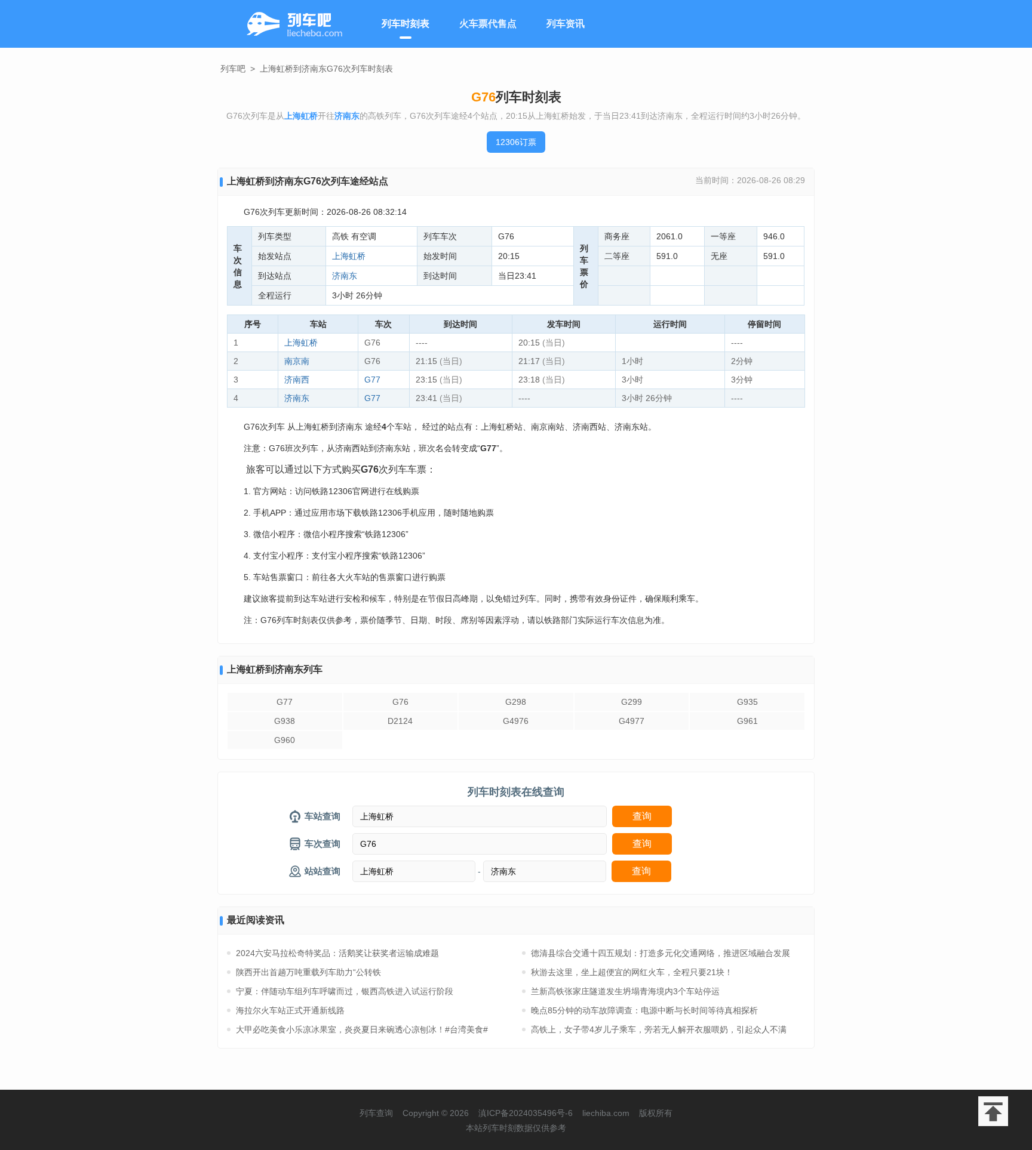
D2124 (400, 721)
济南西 (296, 379)
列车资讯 (565, 24)
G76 (400, 702)
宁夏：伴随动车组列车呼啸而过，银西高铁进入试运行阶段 (344, 991)
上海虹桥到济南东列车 (274, 669)
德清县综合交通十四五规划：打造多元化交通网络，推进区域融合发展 (660, 953)
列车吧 (232, 68)
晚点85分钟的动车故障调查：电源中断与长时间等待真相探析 (644, 1010)
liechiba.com (605, 1113)
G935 (747, 702)
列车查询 (376, 1113)
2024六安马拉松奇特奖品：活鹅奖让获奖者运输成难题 (337, 953)
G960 (284, 740)
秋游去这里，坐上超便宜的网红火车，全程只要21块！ (632, 972)
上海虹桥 (349, 256)
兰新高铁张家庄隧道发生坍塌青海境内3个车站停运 (625, 991)
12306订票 (516, 142)
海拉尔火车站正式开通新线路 (290, 1010)
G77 (372, 379)
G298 (515, 702)
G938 (284, 721)
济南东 (344, 275)
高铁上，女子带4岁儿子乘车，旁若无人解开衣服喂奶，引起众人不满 (659, 1029)
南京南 (296, 361)
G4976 (516, 721)
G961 (747, 721)
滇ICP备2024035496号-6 (525, 1113)
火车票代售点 (488, 24)
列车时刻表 (405, 24)
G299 (631, 702)
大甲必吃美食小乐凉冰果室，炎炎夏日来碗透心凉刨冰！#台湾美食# (362, 1029)
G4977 (631, 721)
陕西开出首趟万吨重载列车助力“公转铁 (308, 972)
